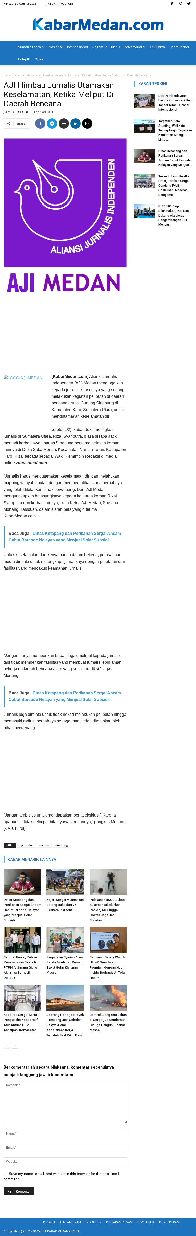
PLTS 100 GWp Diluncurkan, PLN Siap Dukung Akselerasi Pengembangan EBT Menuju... (174, 215)
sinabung (61, 845)
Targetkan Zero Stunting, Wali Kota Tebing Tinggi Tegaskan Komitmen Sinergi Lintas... (175, 130)
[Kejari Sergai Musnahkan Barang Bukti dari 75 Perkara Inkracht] (65, 882)
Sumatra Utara (29, 46)
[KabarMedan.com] (98, 24)
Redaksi (22, 112)
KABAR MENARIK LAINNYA (32, 859)
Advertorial (133, 46)
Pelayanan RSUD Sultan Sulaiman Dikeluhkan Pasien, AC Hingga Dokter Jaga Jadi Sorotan (107, 910)
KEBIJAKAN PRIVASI (119, 1222)
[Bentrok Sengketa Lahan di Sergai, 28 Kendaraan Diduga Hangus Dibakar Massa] (108, 998)
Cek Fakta (157, 46)
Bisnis (115, 46)
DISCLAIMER (145, 1222)
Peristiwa (27, 75)
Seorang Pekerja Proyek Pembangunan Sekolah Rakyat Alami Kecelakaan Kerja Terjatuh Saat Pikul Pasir (65, 1025)
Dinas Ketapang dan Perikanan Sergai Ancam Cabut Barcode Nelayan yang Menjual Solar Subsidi (22, 910)
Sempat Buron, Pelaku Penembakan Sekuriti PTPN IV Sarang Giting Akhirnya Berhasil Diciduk (20, 967)
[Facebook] (172, 3)
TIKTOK (50, 3)
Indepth (24, 59)
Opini (39, 59)
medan (44, 845)
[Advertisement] (65, 335)
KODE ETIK (94, 1222)
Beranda (10, 75)
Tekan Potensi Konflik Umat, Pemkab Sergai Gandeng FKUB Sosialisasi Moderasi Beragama (173, 186)
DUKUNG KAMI (169, 1222)
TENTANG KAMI (71, 1222)
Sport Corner (179, 46)
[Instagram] (180, 3)
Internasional (77, 46)
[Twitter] (188, 3)
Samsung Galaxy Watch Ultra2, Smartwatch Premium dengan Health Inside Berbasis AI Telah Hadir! (108, 967)
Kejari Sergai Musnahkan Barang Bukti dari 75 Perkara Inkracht (65, 905)
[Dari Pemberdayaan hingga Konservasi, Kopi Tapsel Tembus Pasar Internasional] (144, 101)
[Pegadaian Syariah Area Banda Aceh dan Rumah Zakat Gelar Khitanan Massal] (65, 940)
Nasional (56, 46)
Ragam (97, 46)
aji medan (27, 845)
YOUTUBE (67, 3)
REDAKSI (49, 1222)
